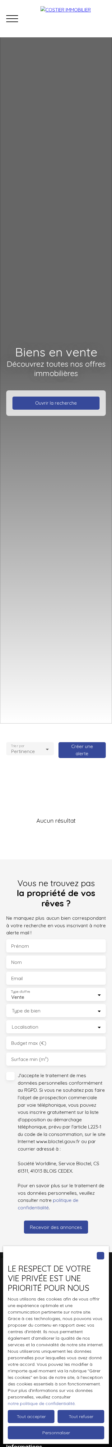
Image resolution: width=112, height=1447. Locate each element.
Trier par (17, 746)
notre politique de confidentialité (41, 1403)
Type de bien (26, 1011)
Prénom (20, 946)
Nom (16, 962)
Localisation (25, 1027)
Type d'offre (20, 992)
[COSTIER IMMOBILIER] (73, 18)
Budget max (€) (28, 1043)
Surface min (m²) (30, 1059)
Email (17, 978)
